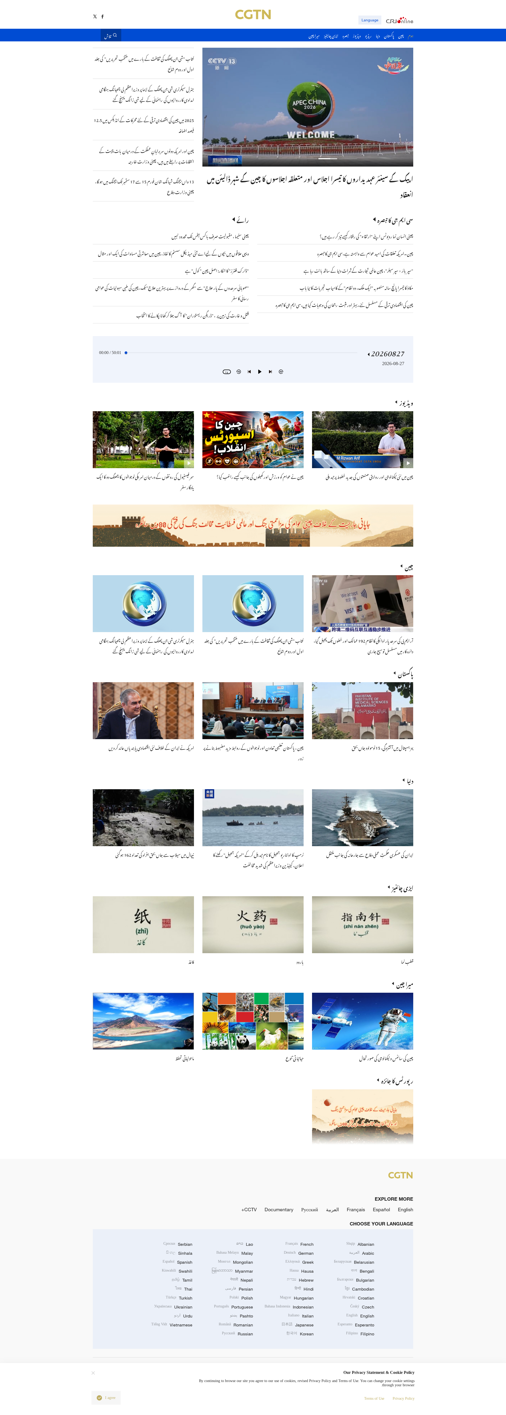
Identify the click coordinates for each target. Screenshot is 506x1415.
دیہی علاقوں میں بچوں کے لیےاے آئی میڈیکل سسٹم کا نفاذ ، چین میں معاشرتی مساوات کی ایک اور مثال (173, 253)
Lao (244, 1244)
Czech (362, 1307)
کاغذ (191, 961)
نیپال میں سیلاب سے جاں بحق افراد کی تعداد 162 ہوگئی (154, 854)
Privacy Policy (404, 1399)
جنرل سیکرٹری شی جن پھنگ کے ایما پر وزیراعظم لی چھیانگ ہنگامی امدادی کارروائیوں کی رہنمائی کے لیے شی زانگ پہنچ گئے (146, 645)
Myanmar (232, 1271)
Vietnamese (171, 1324)
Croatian (358, 1298)
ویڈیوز (406, 402)
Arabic (361, 1253)
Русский (309, 1209)
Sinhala (179, 1253)
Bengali (362, 1271)
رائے (243, 219)
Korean (300, 1333)
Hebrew (300, 1280)
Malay (234, 1253)
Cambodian (359, 1289)
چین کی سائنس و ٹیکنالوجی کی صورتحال (386, 1057)
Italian (301, 1316)
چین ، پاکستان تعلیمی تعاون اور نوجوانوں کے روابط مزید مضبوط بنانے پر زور (322, 178)
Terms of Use (374, 1399)
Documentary (279, 1209)
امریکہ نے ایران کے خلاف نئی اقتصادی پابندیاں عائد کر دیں (151, 747)
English (405, 1209)
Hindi (304, 1289)
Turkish (179, 1298)
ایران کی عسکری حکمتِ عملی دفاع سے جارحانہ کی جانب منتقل (369, 854)
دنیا (410, 780)
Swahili (177, 1271)
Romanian (236, 1324)
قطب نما (407, 961)
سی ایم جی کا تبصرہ (395, 219)
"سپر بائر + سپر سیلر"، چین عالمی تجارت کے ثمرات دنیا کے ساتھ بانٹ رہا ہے (358, 270)
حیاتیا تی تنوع (295, 1057)
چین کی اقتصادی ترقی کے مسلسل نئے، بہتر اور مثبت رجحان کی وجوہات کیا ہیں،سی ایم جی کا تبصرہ (344, 304)
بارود (300, 961)
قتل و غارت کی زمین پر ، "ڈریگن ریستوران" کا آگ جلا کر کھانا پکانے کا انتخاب (192, 314)
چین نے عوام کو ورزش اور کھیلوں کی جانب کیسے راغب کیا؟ (260, 476)
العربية (332, 1209)
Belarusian (354, 1262)
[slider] (126, 352)
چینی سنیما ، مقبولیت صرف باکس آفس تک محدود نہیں (210, 235)
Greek (299, 1262)
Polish (241, 1298)
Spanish (177, 1262)
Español (381, 1209)
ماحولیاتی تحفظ (184, 1057)
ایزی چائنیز (402, 887)
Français (356, 1209)
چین (409, 566)
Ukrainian (173, 1307)
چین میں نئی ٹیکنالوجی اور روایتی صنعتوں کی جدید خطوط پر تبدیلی (369, 476)
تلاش (107, 35)
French (299, 1244)
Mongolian (235, 1262)
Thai (183, 1289)
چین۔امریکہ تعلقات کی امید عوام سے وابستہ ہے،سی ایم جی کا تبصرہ (365, 253)
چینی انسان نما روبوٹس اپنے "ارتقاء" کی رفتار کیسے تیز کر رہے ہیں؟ (366, 235)
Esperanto (356, 1324)
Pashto (241, 1316)
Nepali (241, 1280)
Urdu (183, 1316)
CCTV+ (249, 1209)
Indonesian (289, 1307)
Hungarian (297, 1298)
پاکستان (405, 673)
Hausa (302, 1271)
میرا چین (404, 983)
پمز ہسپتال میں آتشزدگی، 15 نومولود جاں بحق (382, 747)
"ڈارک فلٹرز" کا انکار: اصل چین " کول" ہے (217, 270)
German (299, 1253)
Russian (237, 1333)
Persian (239, 1289)
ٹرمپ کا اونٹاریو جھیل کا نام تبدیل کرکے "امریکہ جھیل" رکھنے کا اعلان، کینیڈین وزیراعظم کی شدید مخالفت (258, 859)
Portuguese (233, 1307)
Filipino (360, 1333)
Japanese (297, 1324)
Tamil (182, 1280)
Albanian (360, 1244)
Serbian (177, 1244)
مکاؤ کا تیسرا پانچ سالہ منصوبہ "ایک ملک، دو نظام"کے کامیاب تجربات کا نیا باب (356, 287)
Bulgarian (355, 1280)
